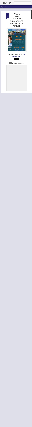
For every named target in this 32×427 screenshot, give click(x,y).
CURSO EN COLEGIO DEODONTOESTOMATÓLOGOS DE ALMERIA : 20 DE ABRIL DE (16, 20)
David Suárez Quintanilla (19, 55)
